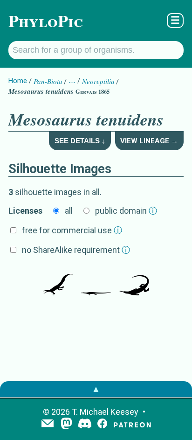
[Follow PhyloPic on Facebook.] (102, 424)
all (69, 211)
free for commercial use (72, 230)
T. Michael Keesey (105, 412)
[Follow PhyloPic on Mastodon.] (66, 424)
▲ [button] (96, 389)
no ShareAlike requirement (76, 250)
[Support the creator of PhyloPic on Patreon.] (132, 424)
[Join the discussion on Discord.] (84, 424)
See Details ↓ (80, 141)
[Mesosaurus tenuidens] (58, 281)
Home (17, 81)
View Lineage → (149, 141)
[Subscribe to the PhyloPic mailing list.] (47, 424)
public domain (126, 211)
